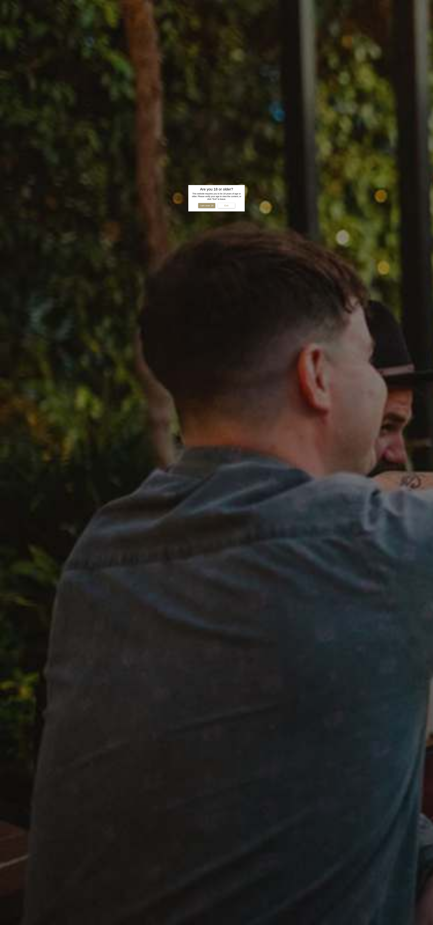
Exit (226, 205)
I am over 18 (206, 205)
